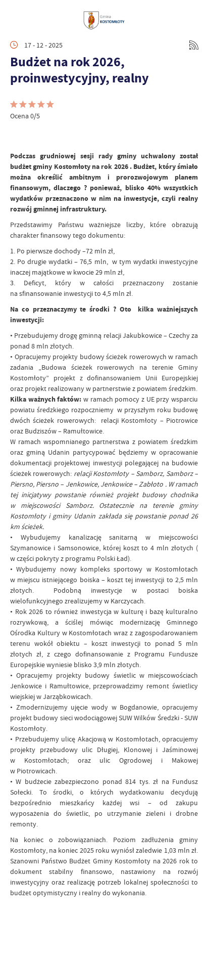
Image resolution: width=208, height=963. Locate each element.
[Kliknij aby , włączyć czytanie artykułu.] (18, 135)
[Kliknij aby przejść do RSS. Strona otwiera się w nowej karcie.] (193, 45)
